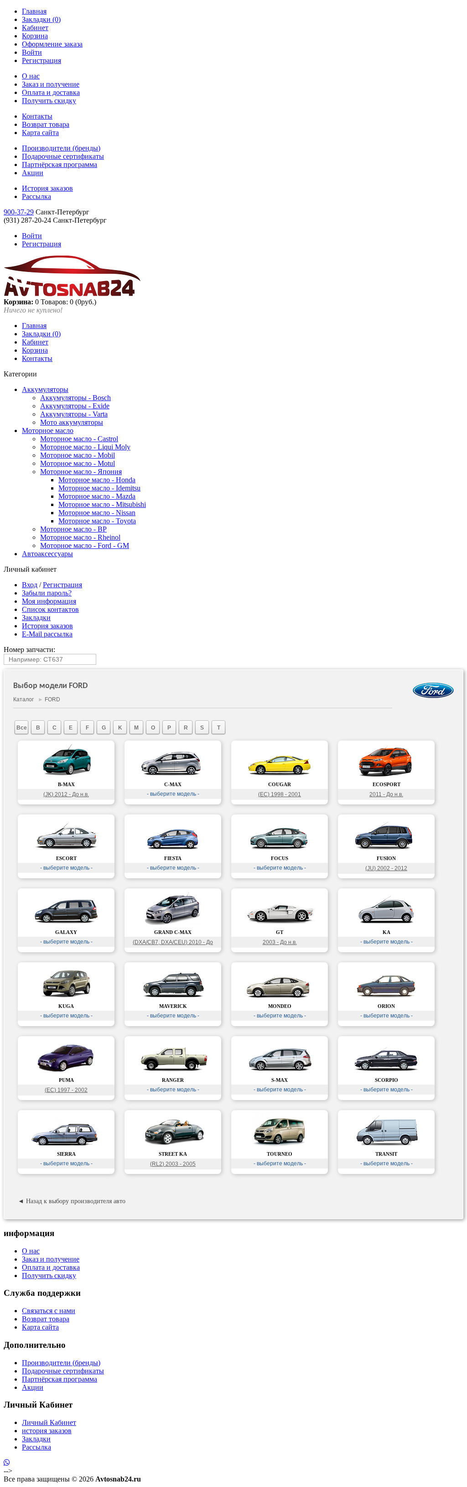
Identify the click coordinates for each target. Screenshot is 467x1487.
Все (21, 728)
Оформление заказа (52, 44)
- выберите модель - (173, 794)
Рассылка (36, 196)
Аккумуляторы (45, 389)
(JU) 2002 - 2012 (386, 868)
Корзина (35, 36)
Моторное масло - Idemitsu (99, 488)
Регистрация (41, 60)
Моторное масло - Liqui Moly (85, 447)
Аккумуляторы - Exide (74, 406)
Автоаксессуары (47, 554)
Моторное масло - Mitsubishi (102, 504)
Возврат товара (45, 124)
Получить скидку (49, 100)
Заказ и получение (50, 84)
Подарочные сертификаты (63, 156)
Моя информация (49, 601)
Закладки (36, 617)
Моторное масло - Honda (96, 480)
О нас (31, 76)
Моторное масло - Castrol (79, 439)
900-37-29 (19, 212)
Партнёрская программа (59, 164)
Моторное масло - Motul (77, 463)
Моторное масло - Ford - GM (84, 545)
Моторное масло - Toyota (97, 521)
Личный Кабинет (49, 1422)
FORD (52, 699)
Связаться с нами (48, 1311)
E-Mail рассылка (47, 634)
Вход (29, 585)
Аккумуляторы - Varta (74, 414)
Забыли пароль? (47, 593)
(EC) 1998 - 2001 (279, 794)
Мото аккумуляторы (71, 422)
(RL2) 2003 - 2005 (173, 1164)
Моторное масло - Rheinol (80, 537)
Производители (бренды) (61, 148)
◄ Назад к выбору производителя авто (71, 1201)
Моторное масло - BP (73, 529)
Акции (32, 173)
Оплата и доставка (51, 92)
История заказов (47, 188)
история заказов (47, 1431)
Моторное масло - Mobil (77, 455)
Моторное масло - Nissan (96, 513)
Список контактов (50, 609)
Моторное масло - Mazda (96, 496)
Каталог (23, 699)
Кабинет (35, 27)
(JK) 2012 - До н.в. (66, 794)
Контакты (37, 116)
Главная (34, 11)
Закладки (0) (41, 19)
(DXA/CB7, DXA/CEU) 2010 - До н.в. (173, 943)
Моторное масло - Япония (81, 471)
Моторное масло (47, 430)
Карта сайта (40, 132)
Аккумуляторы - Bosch (75, 398)
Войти (32, 52)
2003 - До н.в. (280, 942)
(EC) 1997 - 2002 (66, 1090)
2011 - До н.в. (386, 794)
